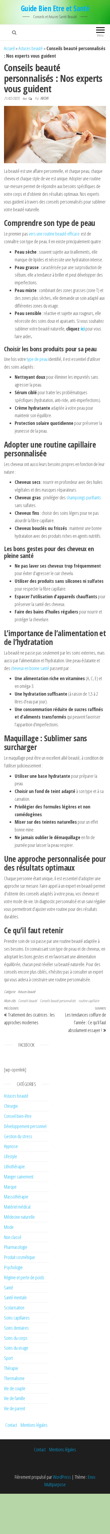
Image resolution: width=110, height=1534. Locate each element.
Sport (8, 1358)
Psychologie (13, 1267)
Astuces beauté (30, 48)
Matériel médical (17, 1207)
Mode (9, 1227)
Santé (8, 1287)
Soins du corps (16, 1338)
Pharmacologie (15, 1247)
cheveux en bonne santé (30, 668)
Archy (45, 98)
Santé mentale (15, 1297)
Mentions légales (34, 1425)
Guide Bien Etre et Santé (55, 8)
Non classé (12, 1237)
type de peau (37, 359)
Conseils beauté (27, 1000)
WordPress (62, 1477)
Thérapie (11, 1368)
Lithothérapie (14, 1166)
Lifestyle (10, 1156)
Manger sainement (18, 1176)
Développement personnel (25, 1126)
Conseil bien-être (18, 1116)
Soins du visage (16, 1348)
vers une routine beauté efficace (54, 233)
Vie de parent (14, 1408)
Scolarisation (14, 1307)
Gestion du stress (18, 1136)
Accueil (9, 48)
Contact (11, 1425)
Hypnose (11, 1146)
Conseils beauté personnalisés (58, 1000)
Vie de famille (14, 1398)
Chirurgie (11, 1106)
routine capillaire (88, 1000)
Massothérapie (16, 1196)
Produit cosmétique (19, 1257)
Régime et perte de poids (24, 1277)
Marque (10, 1187)
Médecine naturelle (19, 1217)
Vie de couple (14, 1388)
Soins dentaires (16, 1328)
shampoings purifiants (83, 497)
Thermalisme (14, 1378)
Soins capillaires (17, 1317)
